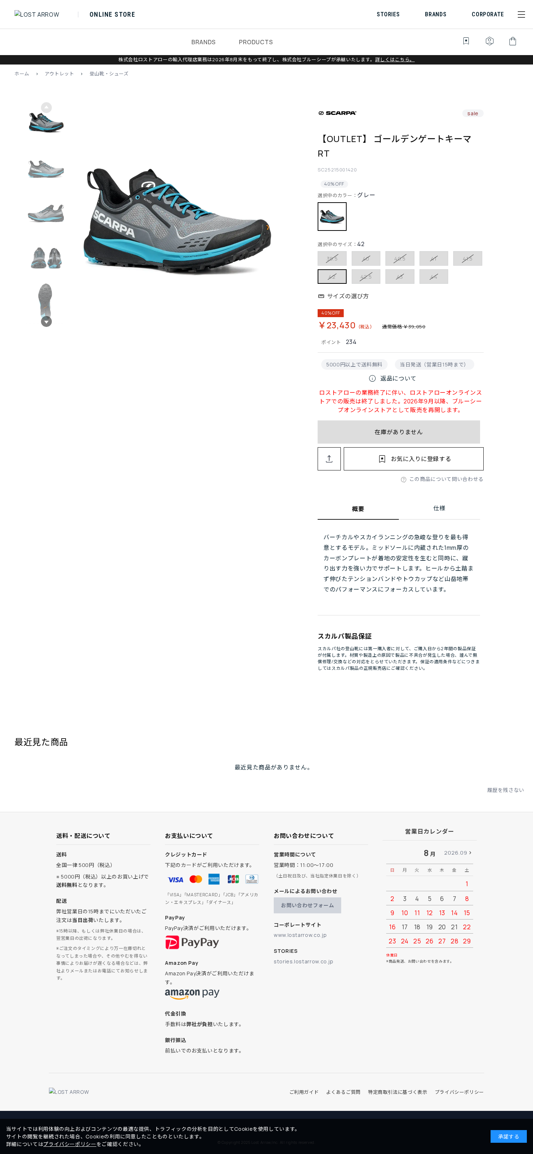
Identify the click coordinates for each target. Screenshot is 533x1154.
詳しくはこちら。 (395, 59)
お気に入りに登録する (421, 459)
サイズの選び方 (348, 296)
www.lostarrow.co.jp (300, 934)
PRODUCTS (256, 42)
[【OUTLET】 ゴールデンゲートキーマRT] (177, 214)
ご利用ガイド (304, 1092)
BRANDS (203, 42)
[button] (521, 14)
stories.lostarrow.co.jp (304, 961)
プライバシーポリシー (459, 1092)
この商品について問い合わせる (446, 479)
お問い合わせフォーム (307, 905)
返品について (392, 378)
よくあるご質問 (343, 1092)
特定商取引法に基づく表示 (397, 1092)
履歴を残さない (505, 789)
